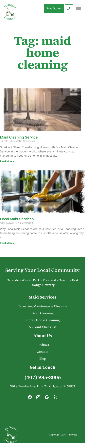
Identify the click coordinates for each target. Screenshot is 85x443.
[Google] (47, 398)
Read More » (7, 161)
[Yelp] (55, 398)
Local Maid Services (17, 219)
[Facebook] (30, 398)
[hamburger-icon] (78, 8)
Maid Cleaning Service (19, 137)
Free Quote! (53, 8)
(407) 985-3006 (42, 377)
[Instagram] (38, 398)
